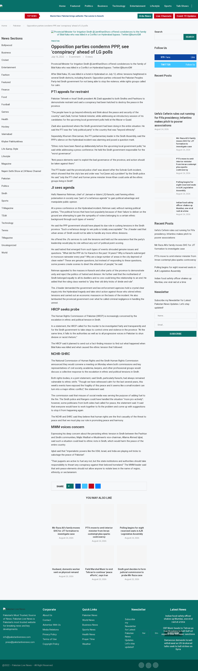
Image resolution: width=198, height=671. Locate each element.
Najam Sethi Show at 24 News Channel (21, 171)
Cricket (5, 60)
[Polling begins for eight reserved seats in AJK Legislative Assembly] (132, 514)
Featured (75, 6)
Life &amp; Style (10, 149)
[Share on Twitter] (84, 486)
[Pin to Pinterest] (91, 486)
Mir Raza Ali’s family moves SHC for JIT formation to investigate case (66, 531)
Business (103, 6)
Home (62, 6)
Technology (118, 6)
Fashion (6, 74)
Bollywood (7, 45)
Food (4, 97)
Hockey (5, 126)
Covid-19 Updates (186, 16)
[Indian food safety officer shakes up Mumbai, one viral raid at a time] (164, 207)
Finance (5, 89)
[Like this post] (71, 486)
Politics (89, 6)
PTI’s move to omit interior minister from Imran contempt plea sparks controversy (186, 164)
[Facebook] (128, 16)
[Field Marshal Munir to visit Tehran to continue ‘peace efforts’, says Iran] (99, 555)
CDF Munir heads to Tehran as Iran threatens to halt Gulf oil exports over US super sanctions (178, 631)
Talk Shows (182, 6)
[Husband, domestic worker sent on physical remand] (66, 555)
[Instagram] (135, 16)
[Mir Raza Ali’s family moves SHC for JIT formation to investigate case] (66, 514)
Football (6, 104)
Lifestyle (155, 6)
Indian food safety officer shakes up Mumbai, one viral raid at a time (184, 206)
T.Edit (4, 215)
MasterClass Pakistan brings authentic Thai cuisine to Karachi (77, 16)
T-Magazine (7, 208)
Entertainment (137, 6)
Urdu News (145, 16)
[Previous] (43, 16)
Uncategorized (9, 245)
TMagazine (7, 237)
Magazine (6, 163)
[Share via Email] (98, 486)
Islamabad (7, 134)
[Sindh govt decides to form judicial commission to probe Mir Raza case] (132, 555)
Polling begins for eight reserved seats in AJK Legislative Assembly (132, 531)
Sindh (4, 193)
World (4, 252)
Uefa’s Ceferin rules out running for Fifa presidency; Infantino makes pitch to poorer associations (175, 119)
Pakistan (17, 26)
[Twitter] (131, 16)
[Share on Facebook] (78, 486)
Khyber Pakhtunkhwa (12, 141)
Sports (168, 6)
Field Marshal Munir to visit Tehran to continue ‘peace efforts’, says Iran (99, 572)
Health (5, 119)
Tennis (5, 230)
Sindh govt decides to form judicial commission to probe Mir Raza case (132, 572)
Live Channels (163, 16)
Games (5, 111)
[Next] (47, 16)
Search (158, 31)
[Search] (196, 6)
